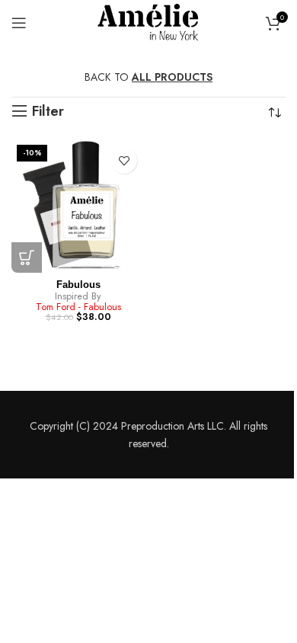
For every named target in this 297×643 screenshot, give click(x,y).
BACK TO (148, 77)
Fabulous (78, 285)
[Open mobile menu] (19, 23)
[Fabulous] (78, 206)
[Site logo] (148, 21)
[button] (26, 257)
